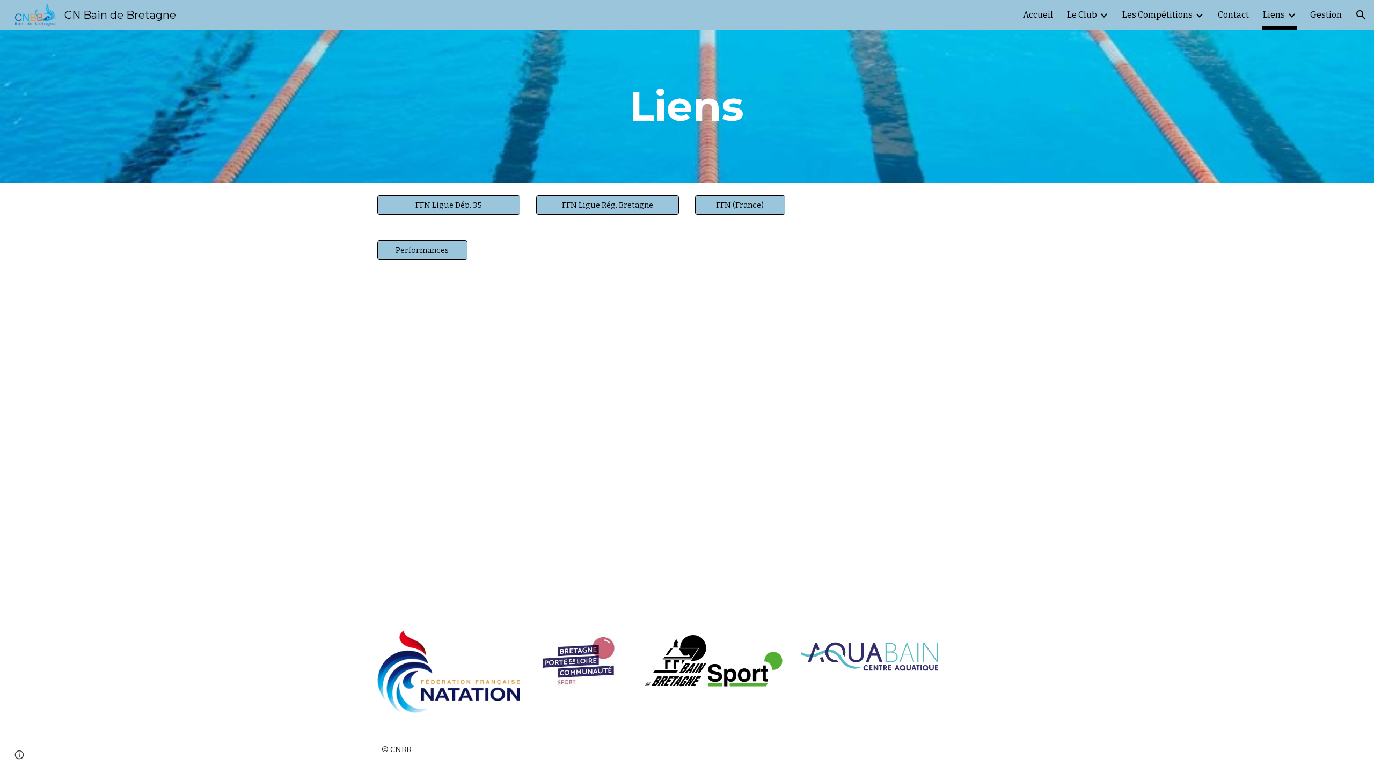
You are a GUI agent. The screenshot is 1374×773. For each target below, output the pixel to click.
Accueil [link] (1038, 15)
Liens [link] (1274, 15)
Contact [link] (1233, 15)
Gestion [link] (1326, 15)
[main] (687, 106)
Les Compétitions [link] (1157, 15)
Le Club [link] (1082, 15)
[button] (1361, 15)
